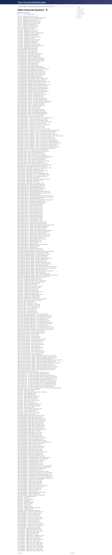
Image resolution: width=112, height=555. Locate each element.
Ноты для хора (80, 9)
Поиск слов (79, 17)
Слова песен (80, 10)
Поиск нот (79, 16)
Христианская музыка (29, 13)
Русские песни (81, 12)
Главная (79, 7)
